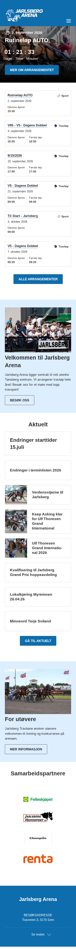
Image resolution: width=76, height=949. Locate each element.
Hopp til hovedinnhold (15, 2)
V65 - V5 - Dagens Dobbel (27, 125)
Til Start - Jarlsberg (23, 216)
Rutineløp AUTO (20, 95)
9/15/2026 (15, 155)
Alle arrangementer (38, 279)
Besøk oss (19, 400)
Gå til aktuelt (38, 641)
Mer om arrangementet (32, 70)
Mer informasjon (26, 749)
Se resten (38, 934)
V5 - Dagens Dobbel (23, 185)
